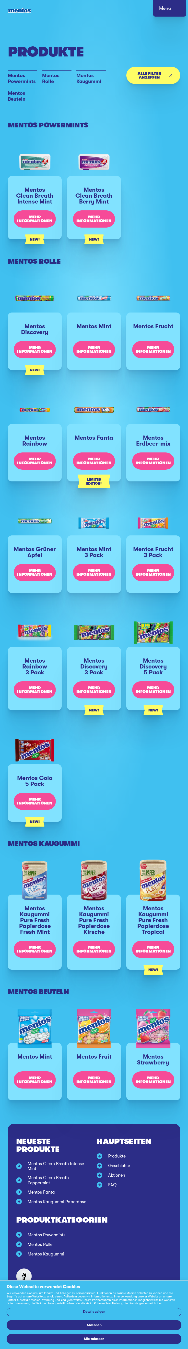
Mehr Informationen (34, 219)
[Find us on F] (24, 1276)
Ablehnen (94, 1325)
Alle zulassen (94, 1339)
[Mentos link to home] (20, 10)
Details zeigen (94, 1311)
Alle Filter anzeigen (149, 75)
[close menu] (174, 10)
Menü (165, 8)
